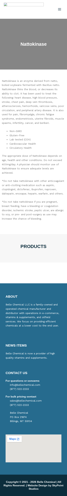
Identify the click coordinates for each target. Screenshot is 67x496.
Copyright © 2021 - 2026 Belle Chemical (31, 481)
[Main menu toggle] (59, 9)
